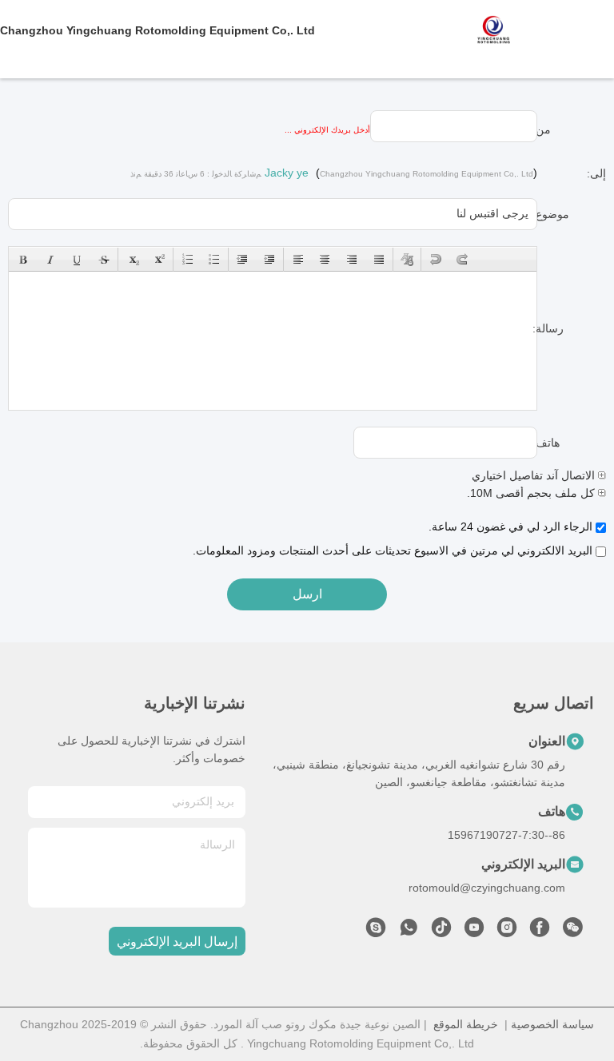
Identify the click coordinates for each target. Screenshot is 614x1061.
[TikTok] (441, 931)
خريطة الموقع (465, 1024)
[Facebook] (539, 931)
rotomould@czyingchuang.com (487, 887)
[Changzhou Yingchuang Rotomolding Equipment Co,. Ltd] (543, 30)
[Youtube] (474, 931)
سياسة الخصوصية (552, 1024)
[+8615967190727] (376, 931)
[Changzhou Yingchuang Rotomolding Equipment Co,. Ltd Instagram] (507, 931)
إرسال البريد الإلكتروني (177, 941)
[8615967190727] (408, 931)
